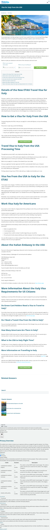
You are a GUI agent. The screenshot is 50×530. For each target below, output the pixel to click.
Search (47, 392)
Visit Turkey (44, 3)
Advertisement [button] (3, 516)
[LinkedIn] (10, 388)
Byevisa (4, 13)
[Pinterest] (6, 388)
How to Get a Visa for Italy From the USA (11, 75)
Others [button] (1, 522)
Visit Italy (10, 13)
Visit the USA (13, 3)
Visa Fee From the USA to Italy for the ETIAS (12, 79)
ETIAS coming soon (25, 141)
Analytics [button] (2, 509)
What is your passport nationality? (8, 63)
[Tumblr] (8, 388)
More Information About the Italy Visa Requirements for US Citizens (17, 84)
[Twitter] (4, 388)
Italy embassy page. (39, 283)
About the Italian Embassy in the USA (10, 82)
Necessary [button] (2, 454)
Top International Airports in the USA (14, 403)
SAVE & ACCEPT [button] (3, 529)
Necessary (3, 455)
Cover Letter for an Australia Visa (13, 408)
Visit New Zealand (31, 3)
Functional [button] (2, 496)
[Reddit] (11, 388)
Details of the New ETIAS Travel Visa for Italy (12, 74)
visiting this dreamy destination (23, 362)
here (7, 430)
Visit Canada (19, 3)
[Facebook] (2, 388)
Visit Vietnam (24, 3)
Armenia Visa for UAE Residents (13, 413)
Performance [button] (3, 503)
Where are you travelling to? (24, 64)
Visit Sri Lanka (38, 3)
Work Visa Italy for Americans (9, 80)
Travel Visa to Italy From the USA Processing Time (13, 77)
